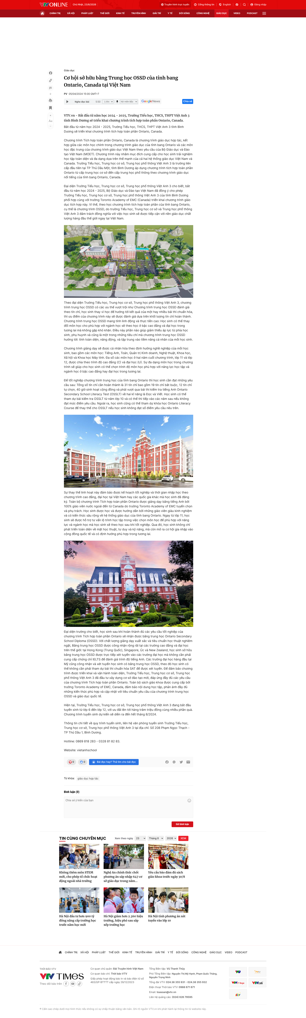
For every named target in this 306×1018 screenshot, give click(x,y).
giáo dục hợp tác (88, 778)
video (237, 13)
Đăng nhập (260, 4)
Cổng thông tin (206, 4)
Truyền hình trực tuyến (176, 4)
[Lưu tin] (50, 108)
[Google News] (150, 101)
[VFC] (238, 971)
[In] (50, 100)
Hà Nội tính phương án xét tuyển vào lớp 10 (166, 918)
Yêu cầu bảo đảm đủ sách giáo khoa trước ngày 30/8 (166, 875)
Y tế (170, 13)
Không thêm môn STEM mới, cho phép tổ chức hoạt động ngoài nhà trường (78, 877)
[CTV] (238, 982)
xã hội (71, 13)
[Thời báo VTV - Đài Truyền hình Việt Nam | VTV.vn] (54, 5)
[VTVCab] (257, 982)
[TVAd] (257, 971)
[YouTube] (72, 983)
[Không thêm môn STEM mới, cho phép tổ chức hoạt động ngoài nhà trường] (79, 856)
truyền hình (138, 13)
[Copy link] (50, 80)
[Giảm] (50, 126)
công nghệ (203, 13)
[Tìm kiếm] (245, 4)
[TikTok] (79, 983)
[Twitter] (181, 762)
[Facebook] (50, 73)
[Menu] (264, 13)
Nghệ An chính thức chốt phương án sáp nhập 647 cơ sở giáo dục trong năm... (123, 877)
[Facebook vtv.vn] (238, 4)
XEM (183, 838)
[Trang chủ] (42, 13)
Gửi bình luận (182, 824)
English (227, 4)
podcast (252, 13)
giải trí (157, 13)
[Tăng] (50, 115)
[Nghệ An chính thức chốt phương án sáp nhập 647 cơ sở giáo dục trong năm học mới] (124, 856)
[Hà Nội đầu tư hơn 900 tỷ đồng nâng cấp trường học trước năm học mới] (79, 900)
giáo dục (221, 13)
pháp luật (87, 13)
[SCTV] (238, 994)
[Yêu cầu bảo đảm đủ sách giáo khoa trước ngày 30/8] (168, 856)
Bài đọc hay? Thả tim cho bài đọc (116, 761)
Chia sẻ (187, 101)
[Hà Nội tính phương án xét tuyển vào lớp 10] (168, 900)
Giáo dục (69, 70)
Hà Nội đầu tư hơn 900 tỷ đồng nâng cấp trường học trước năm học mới (77, 921)
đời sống (184, 13)
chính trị (55, 13)
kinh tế (120, 13)
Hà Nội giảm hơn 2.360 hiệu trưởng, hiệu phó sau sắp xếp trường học (123, 921)
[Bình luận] (50, 88)
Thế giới (104, 13)
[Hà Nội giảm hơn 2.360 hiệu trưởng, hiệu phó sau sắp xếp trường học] (124, 900)
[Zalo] (174, 762)
